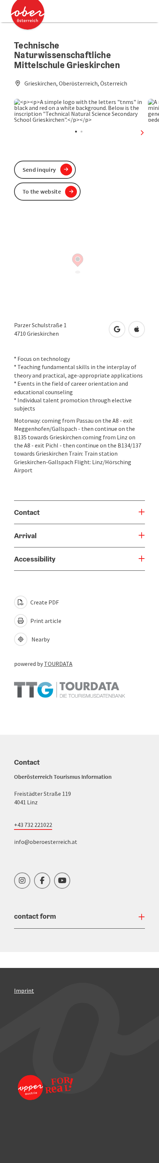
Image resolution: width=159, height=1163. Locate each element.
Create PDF (44, 602)
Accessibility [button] (34, 559)
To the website (42, 191)
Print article (45, 620)
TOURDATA (58, 663)
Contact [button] (27, 512)
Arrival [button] (25, 535)
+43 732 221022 (33, 824)
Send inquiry (39, 169)
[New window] (69, 686)
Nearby (39, 639)
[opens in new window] (45, 1097)
